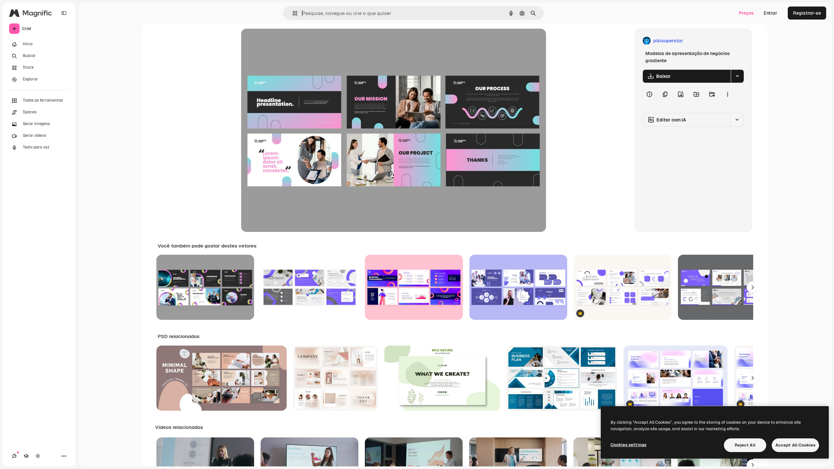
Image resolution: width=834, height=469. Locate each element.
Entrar (770, 13)
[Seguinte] (752, 287)
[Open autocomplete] (292, 13)
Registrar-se (807, 13)
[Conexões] (14, 456)
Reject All (745, 445)
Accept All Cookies (795, 445)
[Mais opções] (727, 94)
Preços (746, 13)
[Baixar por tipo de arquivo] (737, 76)
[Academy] (26, 456)
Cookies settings (628, 445)
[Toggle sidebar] (64, 13)
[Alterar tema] (38, 456)
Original (283, 41)
